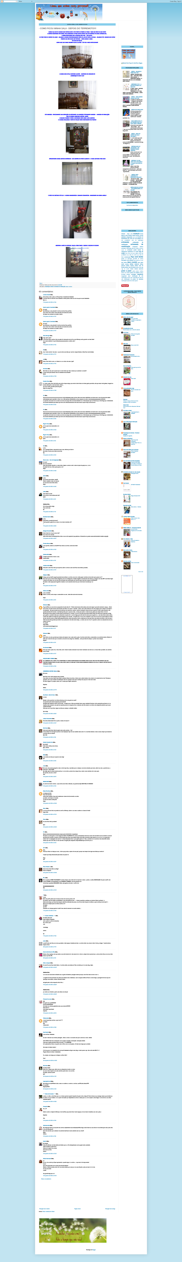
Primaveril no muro (47, 999)
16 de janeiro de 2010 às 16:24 (49, 861)
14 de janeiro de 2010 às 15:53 (49, 455)
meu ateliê (141, 260)
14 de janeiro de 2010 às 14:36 (49, 344)
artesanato (125, 242)
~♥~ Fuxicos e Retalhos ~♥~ (49, 915)
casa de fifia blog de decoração (130, 421)
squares (136, 280)
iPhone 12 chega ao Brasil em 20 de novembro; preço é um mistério (130, 401)
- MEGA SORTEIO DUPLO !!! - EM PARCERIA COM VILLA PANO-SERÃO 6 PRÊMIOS (137, 122)
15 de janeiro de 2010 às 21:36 (49, 786)
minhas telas (138, 267)
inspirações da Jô (47, 1081)
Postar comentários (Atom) (49, 1211)
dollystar (45, 575)
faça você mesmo (137, 257)
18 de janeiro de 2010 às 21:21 (49, 958)
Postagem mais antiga (110, 1209)
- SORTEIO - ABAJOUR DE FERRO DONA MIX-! (136, 72)
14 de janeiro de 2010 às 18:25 (49, 526)
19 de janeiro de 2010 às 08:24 (50, 984)
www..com (127, 576)
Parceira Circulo (139, 235)
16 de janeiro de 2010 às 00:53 (50, 827)
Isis (44, 446)
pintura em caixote (125, 272)
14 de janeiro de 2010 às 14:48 (49, 376)
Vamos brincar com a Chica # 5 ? (135, 518)
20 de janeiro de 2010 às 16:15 (49, 1089)
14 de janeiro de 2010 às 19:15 (49, 560)
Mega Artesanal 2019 (135, 495)
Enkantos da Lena (127, 377)
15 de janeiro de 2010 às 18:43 (49, 776)
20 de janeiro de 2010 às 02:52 (50, 1060)
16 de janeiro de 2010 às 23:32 (49, 890)
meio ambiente (130, 260)
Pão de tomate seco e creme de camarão (131, 329)
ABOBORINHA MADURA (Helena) (50, 671)
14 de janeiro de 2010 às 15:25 (49, 404)
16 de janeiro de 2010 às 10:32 (49, 842)
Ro (43, 350)
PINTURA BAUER (131, 235)
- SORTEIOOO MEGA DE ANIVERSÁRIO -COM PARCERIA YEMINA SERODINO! (135, 148)
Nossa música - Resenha (136, 507)
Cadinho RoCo (46, 554)
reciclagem (133, 274)
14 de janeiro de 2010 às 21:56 (49, 666)
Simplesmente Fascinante (128, 355)
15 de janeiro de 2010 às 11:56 (49, 737)
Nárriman (45, 1065)
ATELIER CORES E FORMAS (48, 658)
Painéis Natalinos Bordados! (134, 451)
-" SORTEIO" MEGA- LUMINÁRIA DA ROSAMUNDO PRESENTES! (136, 176)
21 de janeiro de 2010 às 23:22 (49, 1153)
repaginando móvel (125, 276)
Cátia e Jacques (46, 963)
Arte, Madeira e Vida (128, 539)
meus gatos (140, 262)
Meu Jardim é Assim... (128, 550)
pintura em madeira (135, 272)
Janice (44, 476)
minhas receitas (130, 265)
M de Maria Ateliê (127, 410)
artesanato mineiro (138, 246)
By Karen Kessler (127, 494)
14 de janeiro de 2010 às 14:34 (49, 316)
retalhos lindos (46, 565)
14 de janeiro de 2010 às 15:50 (49, 430)
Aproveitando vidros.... (135, 356)
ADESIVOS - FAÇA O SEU (127, 233)
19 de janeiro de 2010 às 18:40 (49, 1013)
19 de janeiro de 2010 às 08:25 (50, 994)
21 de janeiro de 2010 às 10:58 (49, 1101)
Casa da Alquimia (127, 366)
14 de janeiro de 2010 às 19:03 (49, 549)
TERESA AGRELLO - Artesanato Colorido (132, 528)
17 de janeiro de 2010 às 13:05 (49, 910)
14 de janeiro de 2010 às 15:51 (49, 441)
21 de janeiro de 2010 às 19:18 (49, 1136)
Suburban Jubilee (127, 561)
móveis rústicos (69, 286)
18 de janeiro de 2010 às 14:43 (49, 947)
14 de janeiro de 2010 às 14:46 (49, 363)
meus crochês (132, 262)
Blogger (94, 1250)
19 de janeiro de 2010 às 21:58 (49, 1027)
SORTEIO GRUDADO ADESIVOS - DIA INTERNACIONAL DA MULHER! (137, 189)
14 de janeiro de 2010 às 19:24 (49, 570)
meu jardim (136, 260)
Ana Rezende (46, 647)
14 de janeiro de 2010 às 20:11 (49, 600)
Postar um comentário (46, 1179)
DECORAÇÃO (47, 286)
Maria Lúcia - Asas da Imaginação (51, 460)
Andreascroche (46, 1125)
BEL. (44, 877)
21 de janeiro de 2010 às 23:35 (49, 1175)
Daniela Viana (46, 381)
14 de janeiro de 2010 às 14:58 (49, 390)
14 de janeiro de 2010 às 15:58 (49, 470)
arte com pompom (137, 238)
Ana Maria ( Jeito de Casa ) (49, 695)
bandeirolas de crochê (133, 251)
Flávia (44, 819)
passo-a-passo (126, 271)
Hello (44, 755)
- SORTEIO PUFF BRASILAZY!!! (137, 109)
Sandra (44, 1141)
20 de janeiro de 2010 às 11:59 (49, 1076)
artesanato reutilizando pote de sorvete (130, 248)
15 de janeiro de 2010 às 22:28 (50, 803)
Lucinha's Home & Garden (129, 516)
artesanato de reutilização (132, 245)
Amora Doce (126, 405)
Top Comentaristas (130, 205)
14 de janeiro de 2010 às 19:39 (49, 585)
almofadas (123, 237)
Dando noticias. (134, 551)
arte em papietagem (137, 240)
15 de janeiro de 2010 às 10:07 (49, 723)
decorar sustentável (127, 438)
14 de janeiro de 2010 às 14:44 (49, 354)
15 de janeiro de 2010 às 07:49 (50, 690)
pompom (128, 274)
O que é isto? (127, 592)
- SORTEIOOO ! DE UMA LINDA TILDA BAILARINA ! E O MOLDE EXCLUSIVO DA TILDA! (137, 162)
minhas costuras (134, 264)
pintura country (139, 271)
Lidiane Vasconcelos (47, 718)
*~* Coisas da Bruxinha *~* (49, 1094)
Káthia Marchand (47, 1158)
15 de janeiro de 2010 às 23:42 (49, 814)
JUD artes (125, 343)
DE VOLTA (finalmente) (135, 484)
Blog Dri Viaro (46, 424)
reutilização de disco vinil (126, 277)
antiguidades (129, 237)
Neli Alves (45, 728)
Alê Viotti (45, 368)
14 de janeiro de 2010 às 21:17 (49, 628)
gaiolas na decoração (126, 258)
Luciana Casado (46, 294)
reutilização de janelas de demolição (133, 279)
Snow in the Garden (135, 562)
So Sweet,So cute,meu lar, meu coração (131, 472)
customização (127, 257)
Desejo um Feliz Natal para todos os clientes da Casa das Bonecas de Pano (136, 464)
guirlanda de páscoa (138, 258)
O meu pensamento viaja (128, 388)
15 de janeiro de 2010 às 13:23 (49, 750)
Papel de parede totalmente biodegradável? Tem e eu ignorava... (136, 442)
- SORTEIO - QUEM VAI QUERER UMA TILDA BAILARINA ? (135, 135)
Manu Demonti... (46, 866)
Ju (43, 359)
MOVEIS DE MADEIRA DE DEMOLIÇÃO (57, 286)
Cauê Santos (45, 1032)
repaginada (140, 274)
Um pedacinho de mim (128, 328)
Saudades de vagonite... (128, 435)
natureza (141, 269)
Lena (44, 766)
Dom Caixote (126, 483)
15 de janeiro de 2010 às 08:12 (49, 713)
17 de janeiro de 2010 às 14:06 (49, 936)
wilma (44, 491)
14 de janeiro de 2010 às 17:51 (49, 511)
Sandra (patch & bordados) (49, 307)
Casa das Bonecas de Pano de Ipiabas (131, 461)
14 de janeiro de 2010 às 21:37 (49, 653)
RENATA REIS (46, 781)
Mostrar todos (140, 571)
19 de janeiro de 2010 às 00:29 (50, 967)
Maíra (44, 808)
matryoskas (124, 260)
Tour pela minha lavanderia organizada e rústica (136, 320)
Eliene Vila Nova (46, 791)
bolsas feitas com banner (130, 253)
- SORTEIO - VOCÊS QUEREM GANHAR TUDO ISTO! (136, 97)
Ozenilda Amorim (47, 517)
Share (41, 283)
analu (44, 941)
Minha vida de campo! (128, 317)
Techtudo (125, 399)
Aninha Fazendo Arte (48, 742)
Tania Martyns (46, 335)
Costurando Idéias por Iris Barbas (130, 449)
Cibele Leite (45, 591)
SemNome (136, 205)
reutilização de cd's (137, 276)
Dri (44, 395)
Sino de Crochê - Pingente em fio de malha (136, 530)
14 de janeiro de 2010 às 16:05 (49, 486)
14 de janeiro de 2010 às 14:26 (49, 302)
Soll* (44, 848)
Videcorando (46, 1018)
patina (133, 271)
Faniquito (45, 1106)
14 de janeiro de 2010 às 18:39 (49, 538)
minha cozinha (125, 264)
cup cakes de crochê (132, 255)
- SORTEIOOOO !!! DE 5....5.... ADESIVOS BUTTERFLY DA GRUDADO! (136, 85)
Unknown (45, 605)
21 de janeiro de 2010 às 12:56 (49, 1120)
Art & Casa (125, 332)
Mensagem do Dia (134, 473)
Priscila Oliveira (46, 543)
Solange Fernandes (47, 531)
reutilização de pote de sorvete (127, 280)
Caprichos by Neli (127, 505)
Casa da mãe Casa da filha (49, 952)
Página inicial (77, 1209)
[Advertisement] (77, 1194)
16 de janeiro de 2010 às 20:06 (50, 872)
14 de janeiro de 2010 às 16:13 (49, 499)
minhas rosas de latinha (130, 267)
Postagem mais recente (44, 1209)
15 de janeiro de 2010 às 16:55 (49, 760)
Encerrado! (133, 378)
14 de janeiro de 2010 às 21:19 (49, 642)
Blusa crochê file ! (135, 345)
